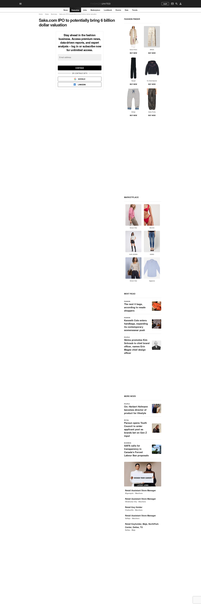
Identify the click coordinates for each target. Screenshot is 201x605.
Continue (79, 68)
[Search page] (176, 3)
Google (81, 79)
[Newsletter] (172, 3)
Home (41, 14)
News (47, 14)
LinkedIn (82, 84)
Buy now (133, 53)
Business (54, 14)
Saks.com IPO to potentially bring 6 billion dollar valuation (78, 14)
